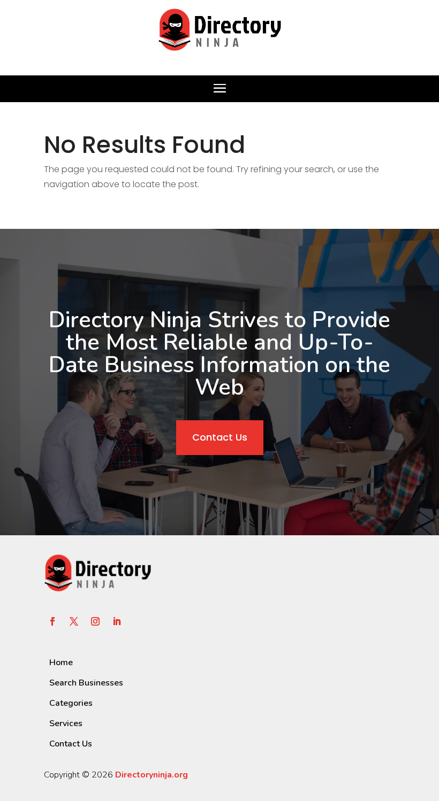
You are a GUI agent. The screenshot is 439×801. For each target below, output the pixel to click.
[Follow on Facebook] (52, 621)
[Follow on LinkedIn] (116, 621)
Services (65, 723)
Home (61, 662)
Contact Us (219, 437)
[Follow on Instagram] (95, 621)
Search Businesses (86, 683)
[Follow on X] (73, 621)
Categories (71, 703)
